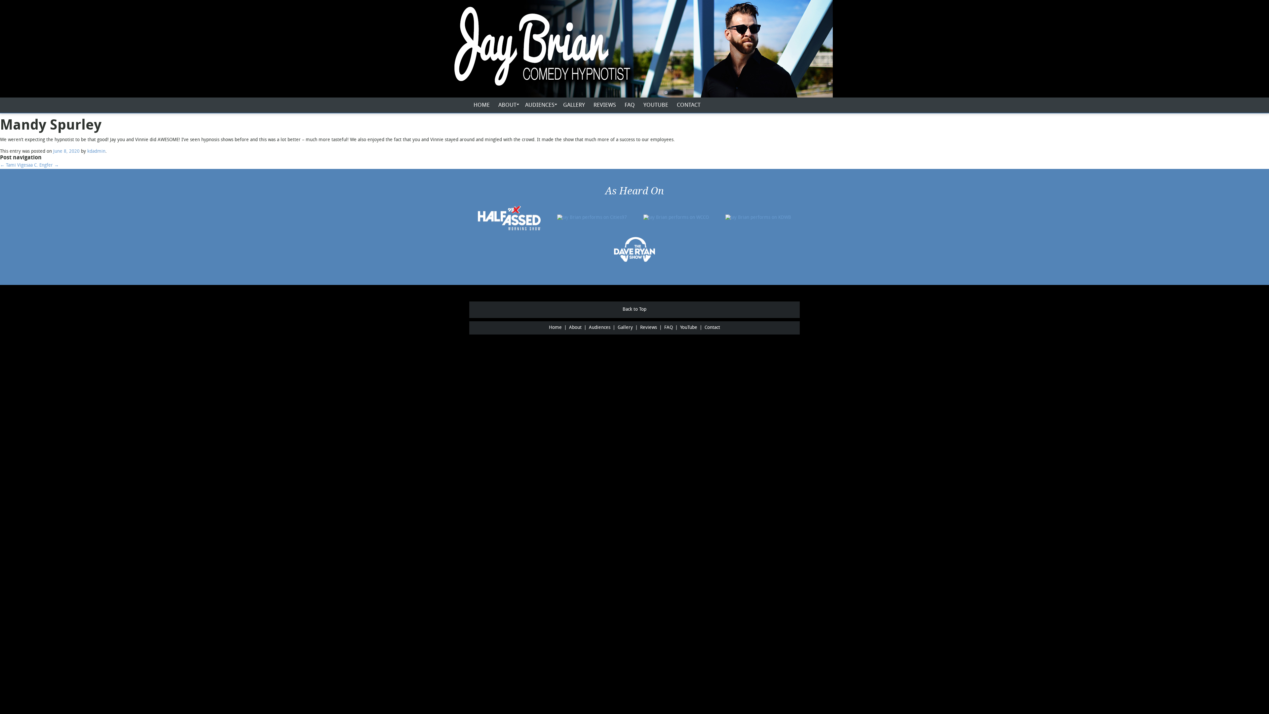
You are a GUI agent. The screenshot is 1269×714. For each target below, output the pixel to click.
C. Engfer (46, 165)
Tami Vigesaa (16, 165)
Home (482, 105)
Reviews (605, 105)
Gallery (574, 105)
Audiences (540, 105)
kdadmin (96, 151)
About (507, 105)
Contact (689, 105)
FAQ (630, 105)
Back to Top (634, 309)
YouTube (655, 105)
